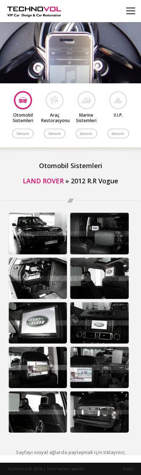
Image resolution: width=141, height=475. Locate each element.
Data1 (128, 468)
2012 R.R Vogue (94, 180)
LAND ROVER (43, 180)
